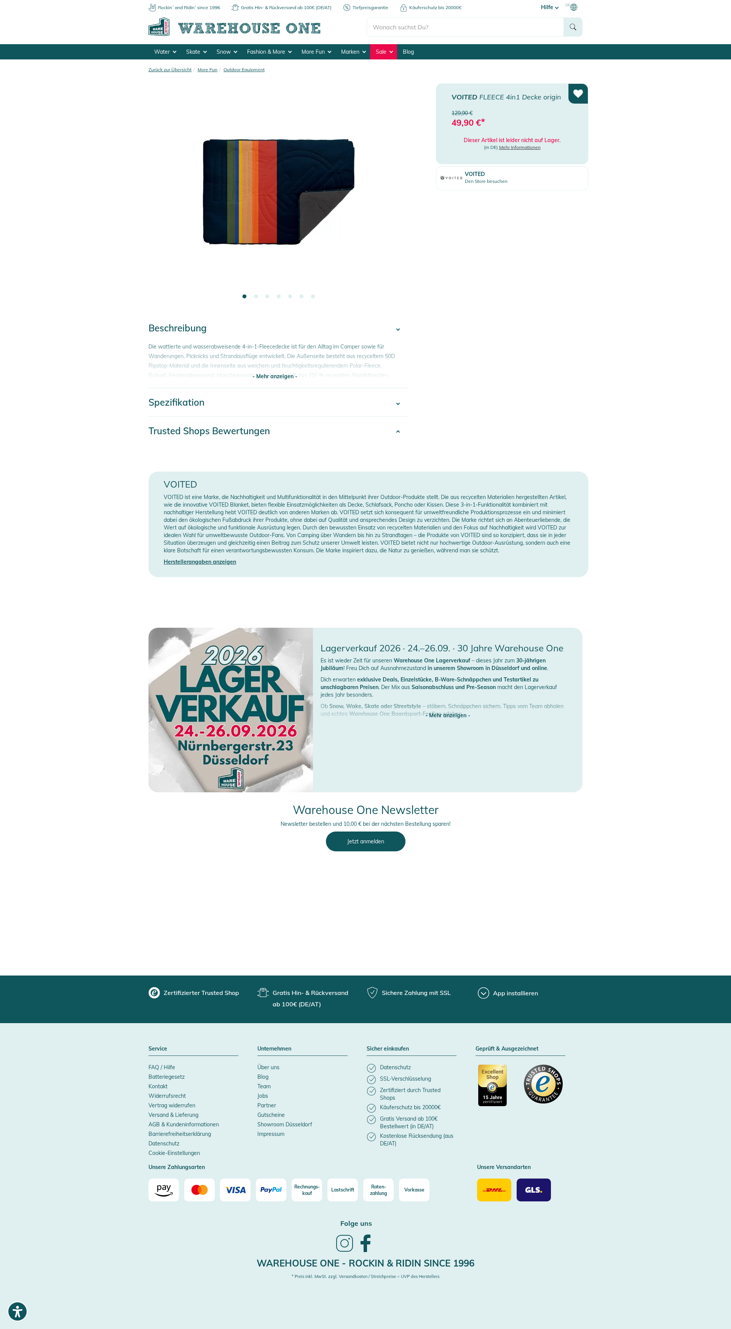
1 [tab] (244, 297)
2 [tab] (256, 297)
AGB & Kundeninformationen (183, 1124)
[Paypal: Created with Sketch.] (271, 1190)
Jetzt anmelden (365, 841)
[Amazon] (163, 1190)
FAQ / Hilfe (161, 1067)
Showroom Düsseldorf (284, 1124)
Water (162, 51)
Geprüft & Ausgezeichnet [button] (507, 1049)
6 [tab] (301, 297)
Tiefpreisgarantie (370, 7)
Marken (351, 51)
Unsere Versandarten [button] (504, 1167)
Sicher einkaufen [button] (388, 1049)
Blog (408, 51)
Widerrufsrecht (167, 1095)
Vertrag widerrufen (171, 1105)
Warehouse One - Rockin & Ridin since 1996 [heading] (365, 1263)
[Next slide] (395, 196)
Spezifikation (176, 402)
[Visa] (235, 1190)
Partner (266, 1105)
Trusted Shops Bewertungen (209, 431)
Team (264, 1086)
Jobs (262, 1095)
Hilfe (548, 7)
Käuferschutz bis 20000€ (435, 7)
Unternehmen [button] (274, 1049)
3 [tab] (267, 297)
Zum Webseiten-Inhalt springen (38, 3)
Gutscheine (271, 1114)
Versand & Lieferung (173, 1114)
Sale (382, 51)
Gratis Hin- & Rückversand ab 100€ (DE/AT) (286, 7)
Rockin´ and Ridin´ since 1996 (189, 7)
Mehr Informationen (520, 147)
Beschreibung (177, 328)
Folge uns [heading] (356, 1223)
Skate (194, 51)
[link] (344, 1250)
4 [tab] (279, 297)
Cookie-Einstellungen (174, 1153)
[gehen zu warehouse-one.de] (257, 34)
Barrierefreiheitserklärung (179, 1134)
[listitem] (411, 1068)
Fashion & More (267, 51)
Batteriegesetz (166, 1076)
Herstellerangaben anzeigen (200, 561)
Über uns (268, 1067)
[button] (448, 707)
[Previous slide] (162, 196)
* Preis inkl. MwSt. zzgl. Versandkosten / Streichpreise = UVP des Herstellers (365, 1276)
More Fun (314, 51)
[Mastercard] (199, 1190)
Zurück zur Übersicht (170, 69)
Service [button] (157, 1049)
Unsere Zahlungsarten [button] (176, 1167)
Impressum (270, 1134)
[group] (193, 992)
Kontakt (158, 1086)
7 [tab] (313, 297)
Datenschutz (163, 1143)
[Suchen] (573, 27)
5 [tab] (290, 297)
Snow (224, 51)
